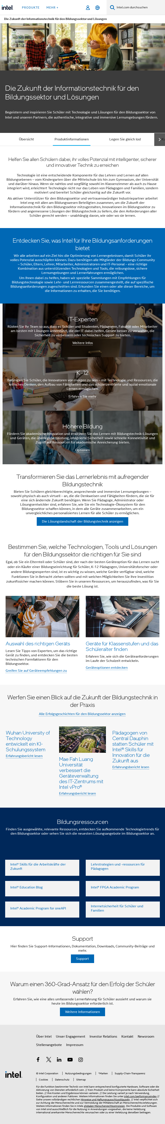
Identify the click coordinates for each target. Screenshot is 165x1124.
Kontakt (127, 1036)
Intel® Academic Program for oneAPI (38, 908)
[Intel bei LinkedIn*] (59, 1060)
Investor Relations (103, 1036)
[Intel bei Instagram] (80, 1060)
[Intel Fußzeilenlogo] (13, 1074)
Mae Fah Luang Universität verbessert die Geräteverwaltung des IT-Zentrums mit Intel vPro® (81, 773)
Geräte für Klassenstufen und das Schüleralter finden (122, 646)
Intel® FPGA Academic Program (115, 887)
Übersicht (26, 139)
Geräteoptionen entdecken (107, 668)
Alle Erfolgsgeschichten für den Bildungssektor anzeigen (82, 714)
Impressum (74, 1045)
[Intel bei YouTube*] (70, 1060)
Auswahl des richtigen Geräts (38, 643)
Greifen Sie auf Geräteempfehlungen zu (36, 671)
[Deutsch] (97, 7)
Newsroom (146, 1036)
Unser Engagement (70, 1036)
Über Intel (44, 1036)
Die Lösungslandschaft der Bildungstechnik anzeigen (82, 521)
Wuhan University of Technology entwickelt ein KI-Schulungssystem (28, 741)
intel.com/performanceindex (140, 1096)
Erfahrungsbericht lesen (24, 756)
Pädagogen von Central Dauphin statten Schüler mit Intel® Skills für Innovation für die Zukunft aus (133, 746)
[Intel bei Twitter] (48, 1060)
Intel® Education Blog (26, 887)
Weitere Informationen (82, 1012)
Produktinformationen (72, 139)
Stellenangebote (49, 1045)
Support (82, 959)
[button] (82, 609)
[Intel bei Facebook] (38, 1060)
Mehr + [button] (52, 7)
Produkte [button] (31, 7)
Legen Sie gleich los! (125, 139)
